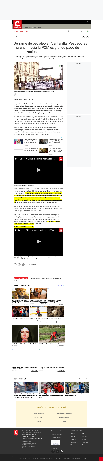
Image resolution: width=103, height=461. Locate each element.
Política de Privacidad (56, 434)
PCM (15, 280)
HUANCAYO (58, 25)
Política (26, 22)
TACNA (34, 27)
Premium (84, 445)
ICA (68, 25)
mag (85, 458)
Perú (30, 22)
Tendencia (61, 22)
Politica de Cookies (56, 437)
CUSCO (44, 25)
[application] (38, 170)
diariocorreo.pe (67, 458)
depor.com (50, 458)
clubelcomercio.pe (33, 458)
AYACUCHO (33, 25)
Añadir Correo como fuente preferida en (78, 31)
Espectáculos (54, 22)
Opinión (84, 439)
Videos (67, 22)
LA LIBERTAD (73, 25)
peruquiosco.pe (77, 458)
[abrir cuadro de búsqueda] (87, 22)
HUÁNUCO (64, 25)
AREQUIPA (27, 25)
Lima (15, 36)
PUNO (30, 27)
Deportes (40, 22)
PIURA (26, 27)
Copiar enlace (32, 264)
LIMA (86, 25)
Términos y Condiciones (57, 431)
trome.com (58, 458)
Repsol (43, 278)
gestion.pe (43, 458)
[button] (38, 170)
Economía (46, 22)
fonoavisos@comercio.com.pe (35, 438)
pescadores (49, 278)
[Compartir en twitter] (87, 36)
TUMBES (39, 27)
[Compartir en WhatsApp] (23, 264)
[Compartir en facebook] (83, 36)
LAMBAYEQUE (80, 25)
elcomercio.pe (22, 458)
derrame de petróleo (35, 278)
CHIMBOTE (39, 25)
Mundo (34, 22)
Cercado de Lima (57, 278)
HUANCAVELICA (51, 25)
